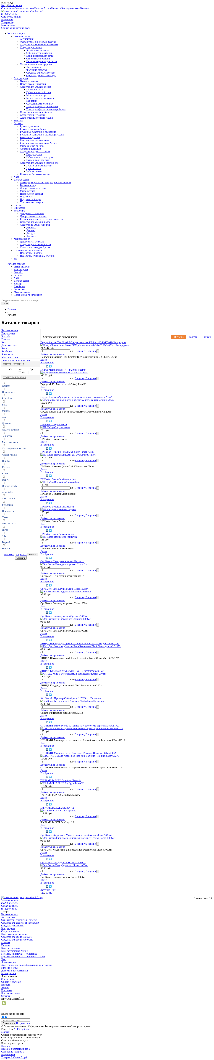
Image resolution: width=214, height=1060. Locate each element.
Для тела (31, 227)
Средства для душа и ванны (35, 151)
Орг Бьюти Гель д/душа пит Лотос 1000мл (63, 862)
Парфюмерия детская (31, 193)
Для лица (31, 236)
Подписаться (23, 1023)
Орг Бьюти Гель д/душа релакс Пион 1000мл (64, 588)
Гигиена (18, 123)
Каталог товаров (16, 33)
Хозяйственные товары (32, 115)
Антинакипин (34, 67)
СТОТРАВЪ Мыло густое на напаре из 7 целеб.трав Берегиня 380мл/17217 (80, 725)
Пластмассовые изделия (33, 84)
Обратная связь (9, 906)
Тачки (5, 517)
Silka (4, 536)
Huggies (6, 461)
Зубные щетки (34, 171)
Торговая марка (14, 377)
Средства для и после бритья (35, 244)
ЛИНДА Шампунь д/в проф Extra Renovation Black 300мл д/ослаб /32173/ (79, 643)
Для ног (30, 230)
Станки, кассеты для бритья (35, 247)
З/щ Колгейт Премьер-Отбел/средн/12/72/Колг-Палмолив (70, 698)
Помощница (8, 392)
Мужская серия (22, 238)
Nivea (5, 529)
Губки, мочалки (34, 89)
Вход (4, 5)
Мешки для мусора (36, 95)
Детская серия (21, 179)
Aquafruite (7, 492)
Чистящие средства (36, 70)
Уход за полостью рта (31, 202)
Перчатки (31, 100)
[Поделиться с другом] (42, 366)
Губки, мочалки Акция (38, 92)
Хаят (16, 177)
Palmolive (7, 398)
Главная (12, 309)
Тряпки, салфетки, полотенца (42, 106)
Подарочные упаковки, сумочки (37, 255)
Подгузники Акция (30, 199)
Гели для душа (34, 154)
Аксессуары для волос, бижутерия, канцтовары (45, 182)
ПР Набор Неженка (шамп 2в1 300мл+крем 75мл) (67, 452)
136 (48, 892)
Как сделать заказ (70, 8)
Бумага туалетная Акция (33, 129)
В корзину (80, 351)
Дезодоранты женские (32, 213)
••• (15, 258)
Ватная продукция (30, 137)
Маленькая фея (10, 442)
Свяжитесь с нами (11, 16)
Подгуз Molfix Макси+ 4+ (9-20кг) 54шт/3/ (63, 369)
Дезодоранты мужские (32, 241)
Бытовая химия (22, 36)
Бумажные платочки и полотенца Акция (42, 134)
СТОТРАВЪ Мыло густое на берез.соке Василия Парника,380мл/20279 (78, 753)
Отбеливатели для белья (39, 53)
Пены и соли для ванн (38, 160)
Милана (6, 411)
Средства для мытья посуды (41, 75)
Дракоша (6, 423)
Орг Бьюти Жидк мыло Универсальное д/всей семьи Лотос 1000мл (76, 835)
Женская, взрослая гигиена (34, 140)
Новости (39, 8)
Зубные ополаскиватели (39, 165)
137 (52, 892)
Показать (9, 554)
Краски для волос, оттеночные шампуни (41, 219)
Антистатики (27, 39)
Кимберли (19, 207)
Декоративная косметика (33, 188)
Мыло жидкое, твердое (32, 146)
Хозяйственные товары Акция (36, 117)
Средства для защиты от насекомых (39, 44)
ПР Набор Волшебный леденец (57, 506)
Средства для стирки (31, 47)
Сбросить (21, 554)
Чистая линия (9, 454)
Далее (43, 359)
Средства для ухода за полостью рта (39, 162)
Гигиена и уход (28, 185)
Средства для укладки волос (35, 222)
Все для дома (21, 78)
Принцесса (8, 511)
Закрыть (5, 1032)
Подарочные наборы (31, 253)
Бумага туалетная (29, 126)
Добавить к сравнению (52, 354)
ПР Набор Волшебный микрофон (58, 479)
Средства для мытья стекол (40, 72)
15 (210, 898)
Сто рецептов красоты (14, 448)
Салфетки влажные (30, 148)
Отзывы (84, 8)
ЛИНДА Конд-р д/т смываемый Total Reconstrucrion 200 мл (72, 671)
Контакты (56, 8)
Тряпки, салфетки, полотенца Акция (45, 109)
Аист (5, 417)
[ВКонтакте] (47, 366)
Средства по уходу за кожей (35, 224)
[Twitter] (50, 366)
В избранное (47, 362)
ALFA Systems (21, 1029)
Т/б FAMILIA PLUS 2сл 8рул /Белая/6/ (60, 780)
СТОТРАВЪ (8, 498)
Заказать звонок (9, 900)
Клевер (17, 205)
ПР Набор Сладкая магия (53, 424)
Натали (6, 548)
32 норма (7, 436)
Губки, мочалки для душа (39, 157)
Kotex (5, 473)
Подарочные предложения (28, 250)
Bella (4, 404)
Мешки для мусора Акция (40, 98)
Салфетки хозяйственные (39, 103)
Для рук (30, 233)
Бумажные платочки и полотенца (38, 131)
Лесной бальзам (10, 429)
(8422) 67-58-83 (9, 14)
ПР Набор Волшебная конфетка (57, 534)
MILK (5, 479)
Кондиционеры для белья (39, 55)
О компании (7, 8)
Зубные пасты (33, 168)
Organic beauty (9, 486)
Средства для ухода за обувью (36, 112)
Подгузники (26, 196)
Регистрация (15, 5)
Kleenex (6, 467)
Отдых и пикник (29, 81)
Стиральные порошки (38, 58)
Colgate (6, 386)
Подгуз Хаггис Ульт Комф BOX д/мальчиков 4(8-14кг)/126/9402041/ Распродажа (83, 342)
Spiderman (7, 504)
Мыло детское (27, 191)
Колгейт (18, 120)
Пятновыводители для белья (41, 61)
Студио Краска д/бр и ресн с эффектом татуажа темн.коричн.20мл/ (76, 397)
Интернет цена (13, 364)
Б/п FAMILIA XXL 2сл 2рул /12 (57, 807)
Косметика (19, 210)
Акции (47, 8)
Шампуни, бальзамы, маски (35, 174)
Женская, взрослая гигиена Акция (38, 143)
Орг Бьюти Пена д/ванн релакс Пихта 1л (62, 561)
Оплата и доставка (24, 8)
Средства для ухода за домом (35, 86)
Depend (6, 542)
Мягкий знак (9, 523)
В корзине (91, 351)
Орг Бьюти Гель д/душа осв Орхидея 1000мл (64, 616)
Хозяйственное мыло (37, 50)
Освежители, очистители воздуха (38, 41)
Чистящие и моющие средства (36, 64)
